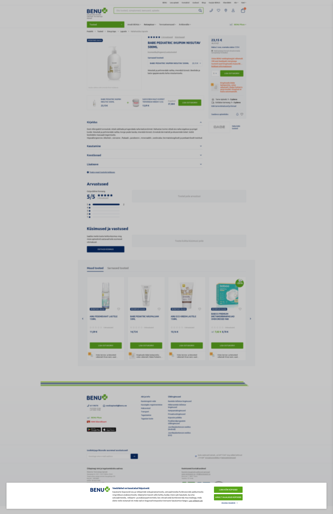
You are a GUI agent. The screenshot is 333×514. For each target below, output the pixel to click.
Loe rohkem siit (196, 501)
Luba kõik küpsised (228, 490)
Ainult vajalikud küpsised (228, 497)
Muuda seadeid (228, 503)
